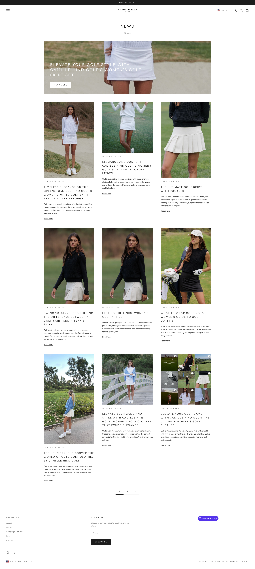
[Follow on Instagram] (7, 552)
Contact (9, 540)
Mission (9, 527)
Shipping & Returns (14, 532)
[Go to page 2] (135, 492)
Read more (60, 85)
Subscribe (101, 542)
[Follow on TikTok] (14, 552)
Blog (8, 536)
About (9, 523)
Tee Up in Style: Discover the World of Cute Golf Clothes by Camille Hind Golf (69, 457)
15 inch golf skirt (54, 182)
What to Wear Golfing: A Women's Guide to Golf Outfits (182, 317)
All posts (127, 33)
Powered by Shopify (238, 561)
